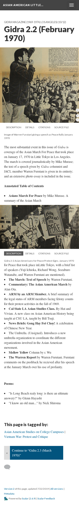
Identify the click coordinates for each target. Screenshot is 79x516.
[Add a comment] (9, 467)
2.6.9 (32, 498)
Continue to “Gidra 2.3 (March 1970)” (31, 452)
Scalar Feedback (46, 498)
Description (13, 127)
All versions (56, 488)
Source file (61, 127)
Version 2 (9, 488)
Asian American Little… (23, 5)
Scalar (25, 498)
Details (29, 127)
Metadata (9, 493)
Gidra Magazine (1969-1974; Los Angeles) (30, 22)
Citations (44, 127)
